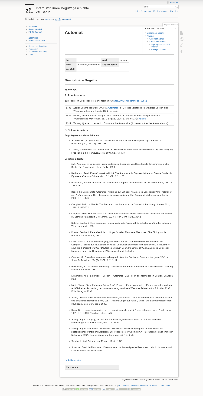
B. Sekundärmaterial (158, 42)
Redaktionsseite (73, 360)
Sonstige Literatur (158, 50)
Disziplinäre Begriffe (155, 33)
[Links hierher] (181, 45)
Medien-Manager (160, 11)
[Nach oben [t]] (181, 51)
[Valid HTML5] (108, 389)
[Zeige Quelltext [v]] (181, 33)
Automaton (113, 107)
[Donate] (81, 389)
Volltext (142, 118)
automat (67, 19)
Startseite (33, 27)
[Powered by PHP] (95, 389)
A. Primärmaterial (156, 39)
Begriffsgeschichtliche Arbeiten (160, 46)
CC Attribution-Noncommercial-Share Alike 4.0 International (144, 385)
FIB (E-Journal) (35, 32)
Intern (31, 54)
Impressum (33, 49)
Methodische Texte (37, 41)
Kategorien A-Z (35, 29)
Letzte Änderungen (143, 11)
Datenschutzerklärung (38, 52)
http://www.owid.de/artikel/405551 (130, 100)
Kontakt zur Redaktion (38, 46)
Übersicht (174, 11)
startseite (49, 19)
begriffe (58, 19)
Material (150, 36)
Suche (176, 7)
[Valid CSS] (121, 389)
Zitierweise (33, 38)
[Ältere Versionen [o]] (181, 39)
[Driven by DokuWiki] (134, 389)
